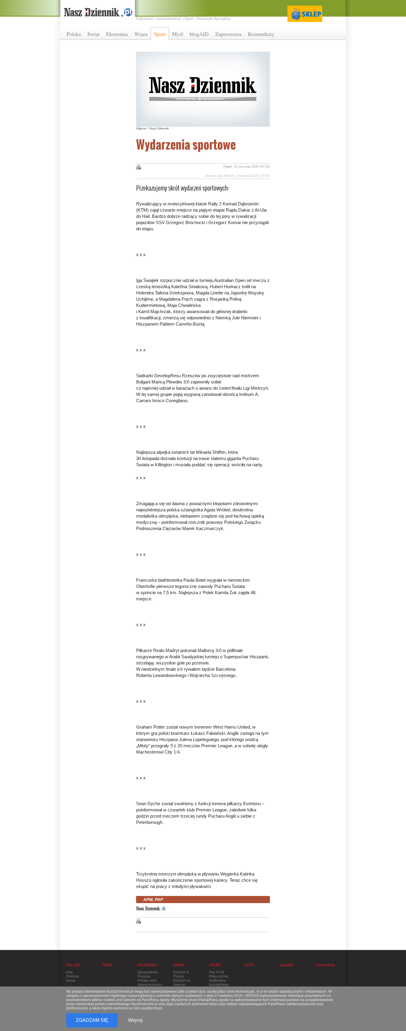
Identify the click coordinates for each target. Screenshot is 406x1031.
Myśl (177, 33)
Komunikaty (261, 33)
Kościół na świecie (181, 982)
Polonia (72, 976)
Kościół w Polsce (181, 974)
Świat (93, 33)
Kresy (70, 980)
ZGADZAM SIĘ (92, 1020)
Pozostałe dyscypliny (214, 19)
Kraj (69, 972)
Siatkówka (217, 980)
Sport (160, 33)
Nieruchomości (150, 985)
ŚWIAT (107, 965)
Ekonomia (117, 33)
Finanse (144, 976)
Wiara (140, 33)
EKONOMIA (147, 965)
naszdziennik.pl (168, 19)
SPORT (215, 965)
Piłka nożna (218, 976)
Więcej (135, 1020)
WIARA (179, 965)
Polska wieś (147, 980)
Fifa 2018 (216, 972)
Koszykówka (219, 985)
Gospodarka (148, 972)
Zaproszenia (228, 33)
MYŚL (249, 965)
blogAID (199, 33)
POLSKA (73, 965)
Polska (74, 33)
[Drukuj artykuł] (138, 167)
